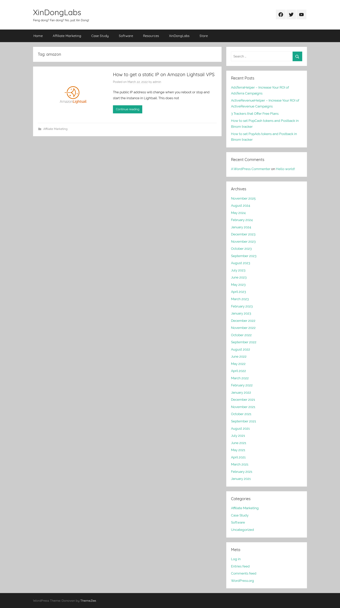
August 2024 (240, 205)
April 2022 (238, 371)
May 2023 (238, 285)
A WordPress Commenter (250, 169)
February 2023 (242, 306)
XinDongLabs (57, 12)
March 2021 (239, 464)
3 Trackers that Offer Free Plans (255, 114)
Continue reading (127, 109)
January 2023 (241, 313)
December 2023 (243, 234)
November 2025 (243, 198)
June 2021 (238, 443)
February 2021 (241, 472)
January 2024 (241, 227)
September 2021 (243, 421)
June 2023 (239, 277)
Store (204, 36)
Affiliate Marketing (67, 36)
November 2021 (243, 407)
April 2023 (238, 292)
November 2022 (243, 328)
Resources (151, 36)
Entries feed (240, 566)
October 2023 (241, 249)
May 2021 (238, 450)
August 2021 (240, 428)
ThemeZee (88, 600)
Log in (236, 559)
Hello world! (285, 169)
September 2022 (243, 342)
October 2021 (241, 414)
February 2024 (242, 220)
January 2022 (241, 392)
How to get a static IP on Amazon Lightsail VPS (163, 74)
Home (38, 36)
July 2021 (238, 436)
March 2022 (240, 378)
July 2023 (238, 270)
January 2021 (241, 479)
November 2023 (243, 241)
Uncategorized (242, 530)
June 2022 (239, 356)
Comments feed (243, 573)
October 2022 (241, 335)
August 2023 (240, 263)
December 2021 (243, 400)
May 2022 (238, 364)
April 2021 (238, 457)
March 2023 (240, 299)
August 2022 (240, 349)
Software (126, 36)
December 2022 (243, 321)
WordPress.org (242, 581)
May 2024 (238, 213)
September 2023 (243, 256)
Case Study (100, 36)
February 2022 (242, 385)
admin (157, 82)
